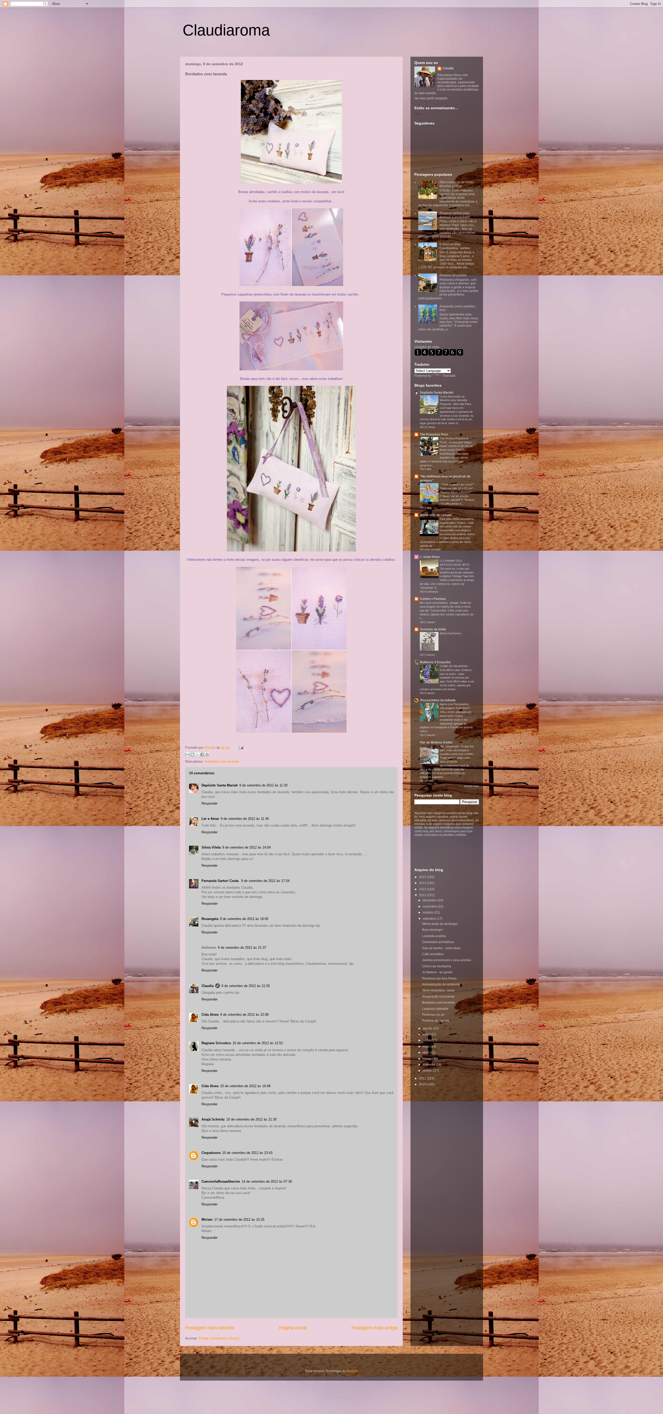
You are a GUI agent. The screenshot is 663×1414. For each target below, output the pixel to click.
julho (426, 1034)
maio (426, 1046)
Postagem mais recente (209, 1327)
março (427, 1058)
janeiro (428, 1070)
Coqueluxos (211, 1153)
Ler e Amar (210, 819)
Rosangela (209, 919)
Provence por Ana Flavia (439, 978)
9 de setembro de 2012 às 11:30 (263, 785)
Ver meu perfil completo (431, 98)
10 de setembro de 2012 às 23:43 (247, 1153)
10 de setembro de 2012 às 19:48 (245, 1086)
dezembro (430, 900)
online (418, 113)
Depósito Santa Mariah (219, 785)
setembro (430, 918)
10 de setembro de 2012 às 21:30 (251, 1119)
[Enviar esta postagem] (240, 747)
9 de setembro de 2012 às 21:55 (245, 986)
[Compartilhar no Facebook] (202, 754)
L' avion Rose (430, 557)
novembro (430, 906)
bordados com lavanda (222, 761)
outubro (428, 912)
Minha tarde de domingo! (439, 924)
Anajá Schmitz (213, 1119)
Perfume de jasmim (453, 275)
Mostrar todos (471, 786)
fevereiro (429, 1064)
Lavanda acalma (434, 936)
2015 (423, 877)
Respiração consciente (438, 996)
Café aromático (433, 954)
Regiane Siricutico (216, 1043)
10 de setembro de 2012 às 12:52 (258, 1043)
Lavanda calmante (435, 1009)
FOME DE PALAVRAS (454, 666)
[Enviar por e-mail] (187, 754)
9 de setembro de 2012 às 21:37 (242, 947)
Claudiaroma (226, 30)
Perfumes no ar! (433, 1015)
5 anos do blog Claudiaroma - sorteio (454, 246)
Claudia (210, 747)
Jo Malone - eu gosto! (437, 972)
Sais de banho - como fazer (441, 948)
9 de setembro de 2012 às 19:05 (244, 919)
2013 (423, 889)
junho (427, 1040)
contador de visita (426, 347)
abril (426, 1052)
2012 (423, 895)
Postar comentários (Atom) (219, 1338)
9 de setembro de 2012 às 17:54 (265, 881)
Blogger (352, 1371)
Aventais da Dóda (433, 629)
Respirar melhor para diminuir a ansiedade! (454, 215)
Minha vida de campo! (436, 515)
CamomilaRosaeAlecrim (220, 1181)
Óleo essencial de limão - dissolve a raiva (457, 184)
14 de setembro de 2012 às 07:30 (267, 1181)
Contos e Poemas (433, 599)
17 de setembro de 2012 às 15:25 (239, 1219)
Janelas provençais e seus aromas (446, 960)
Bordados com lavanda (438, 1002)
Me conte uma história (434, 602)
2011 (423, 1078)
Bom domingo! (432, 930)
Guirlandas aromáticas (438, 942)
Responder (209, 803)
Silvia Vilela (211, 847)
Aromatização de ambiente (441, 984)
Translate (449, 376)
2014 (423, 883)
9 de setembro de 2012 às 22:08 (244, 1015)
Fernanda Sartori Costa (220, 881)
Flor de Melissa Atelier (436, 742)
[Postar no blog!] (192, 754)
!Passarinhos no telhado (438, 700)
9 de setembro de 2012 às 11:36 (245, 819)
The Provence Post (434, 434)
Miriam (207, 1219)
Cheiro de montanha (436, 966)
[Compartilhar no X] (197, 754)
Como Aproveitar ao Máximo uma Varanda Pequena (453, 400)
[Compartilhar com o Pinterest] (207, 754)
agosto (428, 1028)
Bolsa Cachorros (451, 633)
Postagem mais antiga (374, 1327)
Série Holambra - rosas (438, 990)
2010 (423, 1084)
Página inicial (293, 1327)
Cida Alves (210, 1015)
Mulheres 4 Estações (435, 662)
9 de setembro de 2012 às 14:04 (246, 847)
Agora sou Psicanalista (454, 704)
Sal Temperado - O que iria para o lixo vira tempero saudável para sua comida (457, 750)
